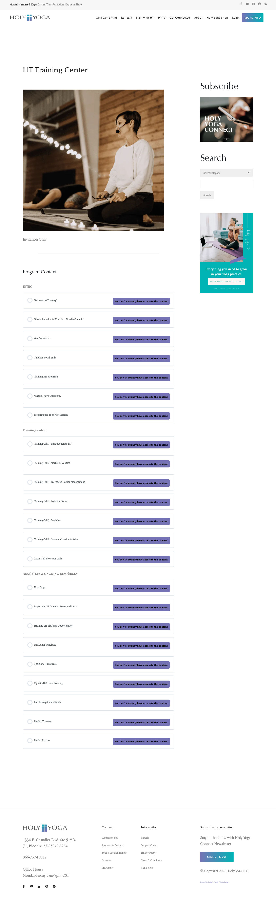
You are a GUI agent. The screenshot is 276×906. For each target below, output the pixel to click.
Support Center (149, 845)
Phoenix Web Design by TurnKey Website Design (214, 882)
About (198, 17)
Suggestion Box (110, 837)
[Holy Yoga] (30, 18)
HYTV (161, 17)
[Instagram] (253, 3)
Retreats (126, 17)
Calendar (106, 860)
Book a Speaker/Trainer (114, 852)
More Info (252, 18)
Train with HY (145, 17)
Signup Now (217, 857)
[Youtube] (247, 3)
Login (236, 17)
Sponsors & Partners (112, 845)
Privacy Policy (148, 852)
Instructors (108, 867)
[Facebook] (241, 3)
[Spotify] (265, 3)
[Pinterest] (259, 3)
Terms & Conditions (151, 860)
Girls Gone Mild (106, 17)
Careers (145, 837)
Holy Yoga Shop (217, 17)
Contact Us (147, 867)
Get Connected (180, 17)
